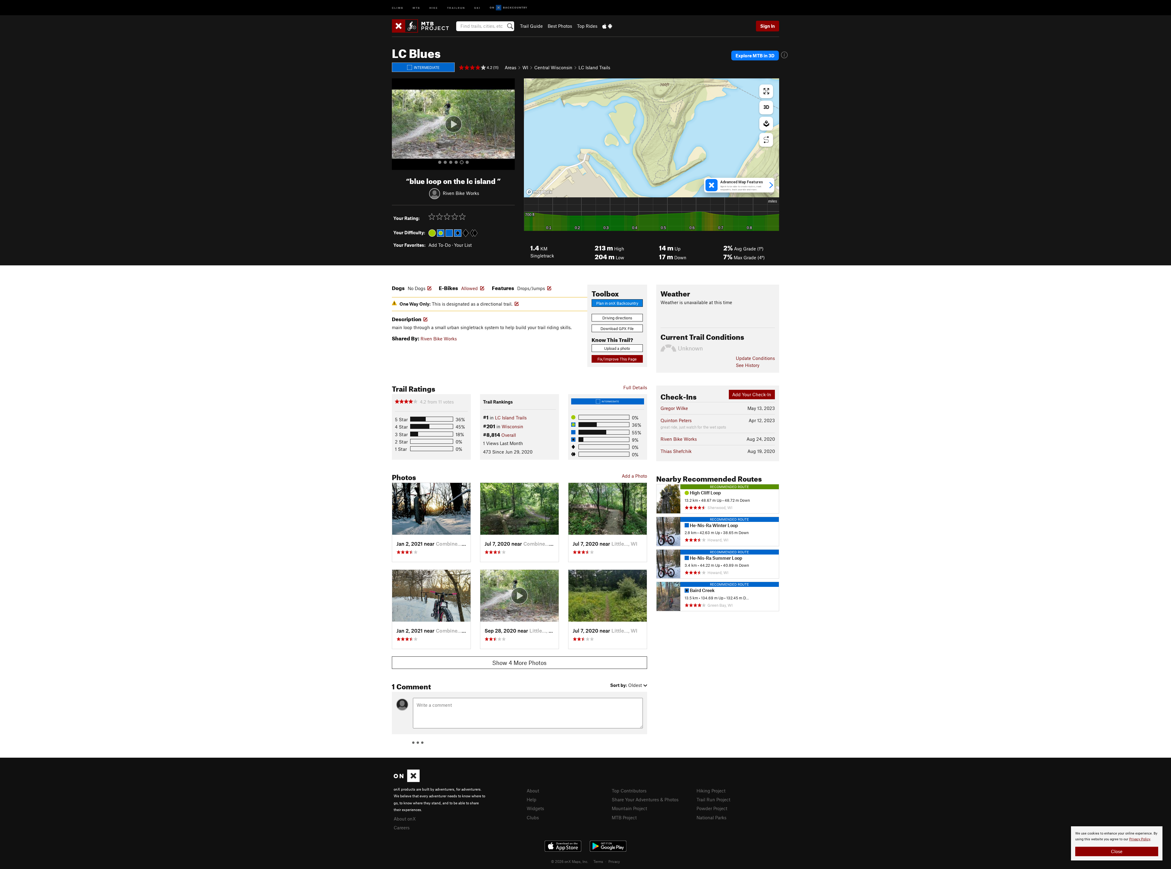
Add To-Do (439, 245)
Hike (433, 7)
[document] (1116, 843)
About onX (405, 818)
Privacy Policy (1139, 839)
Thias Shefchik (676, 451)
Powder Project (712, 808)
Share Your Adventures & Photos (645, 799)
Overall (508, 435)
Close (1117, 851)
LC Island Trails (594, 67)
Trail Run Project (713, 799)
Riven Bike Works (461, 193)
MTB (416, 7)
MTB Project (624, 817)
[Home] (423, 26)
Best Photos (560, 26)
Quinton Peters (676, 420)
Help (531, 799)
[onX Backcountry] (508, 8)
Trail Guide (531, 26)
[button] (398, 124)
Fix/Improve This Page (617, 359)
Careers (402, 827)
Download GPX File (617, 328)
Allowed (469, 288)
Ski (477, 7)
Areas (510, 67)
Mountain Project (629, 808)
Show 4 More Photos (519, 662)
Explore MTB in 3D (755, 55)
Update (755, 358)
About (533, 790)
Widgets (535, 808)
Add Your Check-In (751, 394)
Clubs (533, 817)
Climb (397, 7)
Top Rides (587, 26)
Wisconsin (512, 426)
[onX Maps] (407, 780)
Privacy (614, 861)
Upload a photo (617, 348)
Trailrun (456, 7)
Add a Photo (634, 476)
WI (525, 67)
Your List (463, 245)
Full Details (635, 387)
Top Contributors (629, 790)
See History (747, 365)
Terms (598, 861)
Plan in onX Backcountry (617, 303)
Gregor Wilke (674, 408)
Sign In (767, 26)
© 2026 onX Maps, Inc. (569, 861)
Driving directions (617, 317)
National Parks (711, 817)
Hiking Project (711, 790)
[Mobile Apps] (607, 26)
